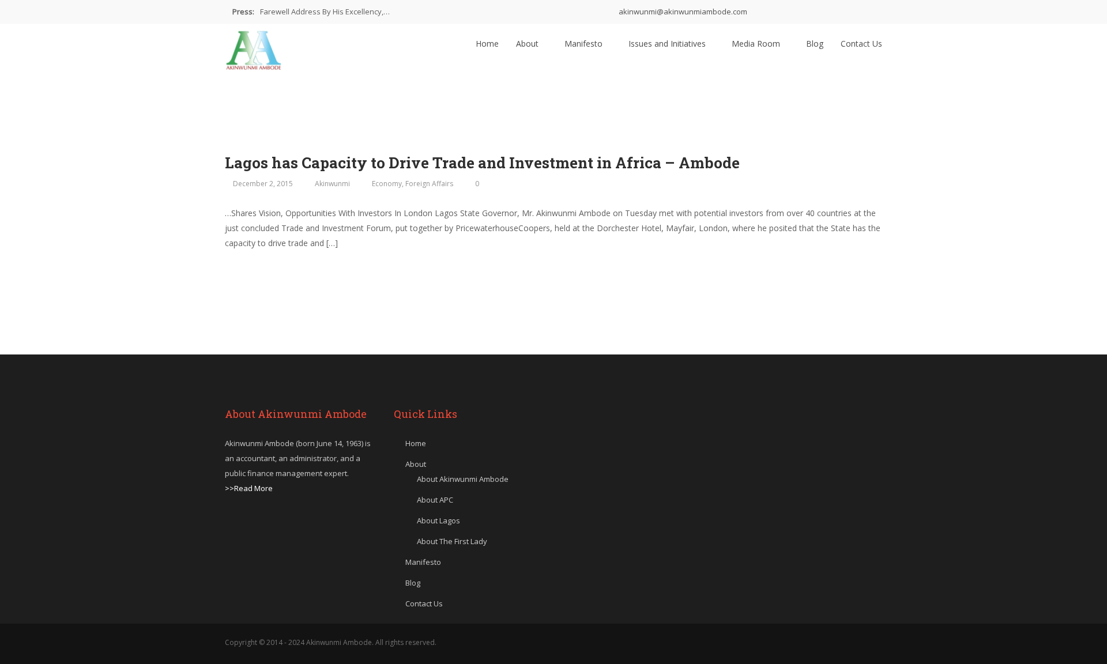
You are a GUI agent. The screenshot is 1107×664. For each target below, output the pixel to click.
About (528, 43)
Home (487, 43)
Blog (814, 43)
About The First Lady (452, 541)
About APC (435, 500)
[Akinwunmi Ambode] (254, 47)
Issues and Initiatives (668, 43)
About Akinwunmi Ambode (463, 479)
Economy (387, 183)
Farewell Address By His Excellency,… (325, 11)
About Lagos (438, 520)
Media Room (757, 43)
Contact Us (861, 43)
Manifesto (584, 43)
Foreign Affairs (429, 183)
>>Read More (249, 488)
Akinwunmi (332, 183)
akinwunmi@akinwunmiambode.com (682, 11)
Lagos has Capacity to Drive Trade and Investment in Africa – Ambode (482, 162)
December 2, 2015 (263, 183)
